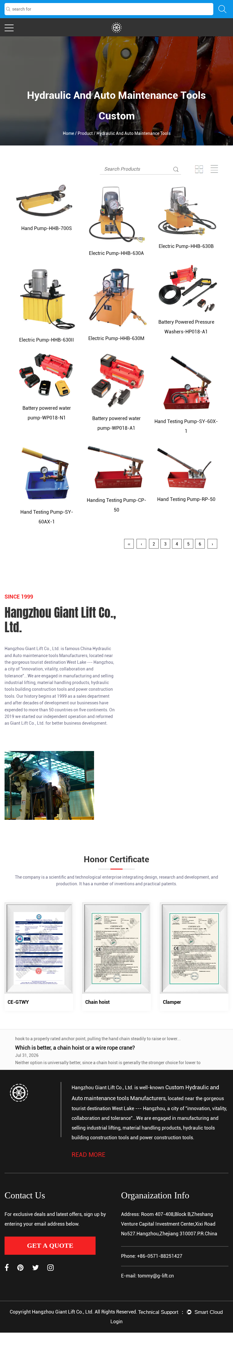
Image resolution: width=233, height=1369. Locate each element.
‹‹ (129, 544)
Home (68, 133)
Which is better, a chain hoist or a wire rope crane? (75, 1039)
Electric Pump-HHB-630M (116, 338)
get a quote (50, 1245)
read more (88, 1154)
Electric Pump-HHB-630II (46, 340)
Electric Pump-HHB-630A (116, 253)
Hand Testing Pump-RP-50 (186, 499)
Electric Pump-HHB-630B (186, 246)
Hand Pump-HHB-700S (46, 228)
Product (85, 133)
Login (116, 1321)
